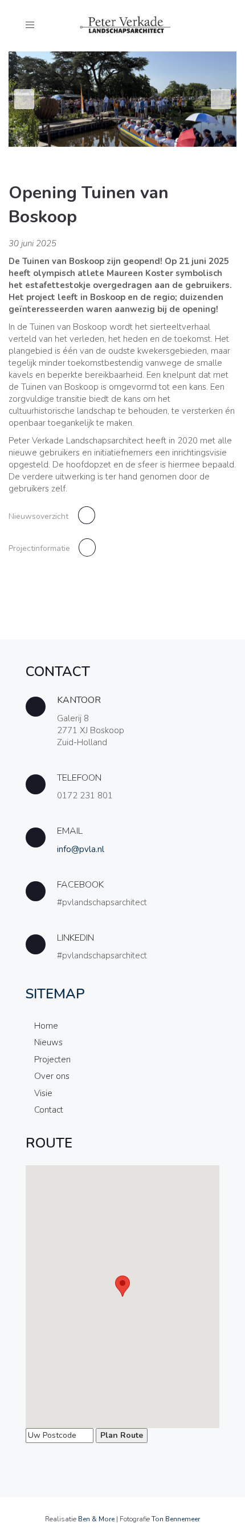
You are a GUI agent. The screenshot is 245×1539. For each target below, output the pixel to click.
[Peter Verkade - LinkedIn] (122, 950)
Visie (43, 1093)
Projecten (52, 1059)
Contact (48, 1110)
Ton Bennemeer (176, 1519)
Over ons (52, 1076)
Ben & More (96, 1519)
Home (46, 1026)
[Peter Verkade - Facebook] (122, 896)
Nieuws (48, 1042)
